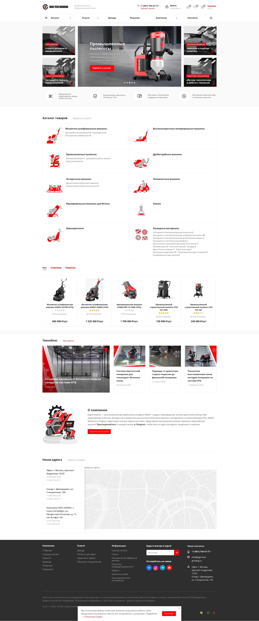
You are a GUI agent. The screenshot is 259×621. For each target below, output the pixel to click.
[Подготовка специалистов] (200, 72)
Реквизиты (47, 569)
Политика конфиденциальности (123, 565)
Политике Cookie (94, 616)
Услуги (81, 545)
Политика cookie (120, 574)
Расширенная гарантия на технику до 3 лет (114, 96)
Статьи (115, 554)
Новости (46, 558)
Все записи (68, 340)
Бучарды (191, 246)
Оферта (115, 570)
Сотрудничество (50, 554)
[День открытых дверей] (58, 72)
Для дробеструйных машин (98, 158)
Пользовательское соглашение (121, 579)
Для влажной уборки (75, 158)
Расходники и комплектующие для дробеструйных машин (178, 238)
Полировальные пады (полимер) (192, 252)
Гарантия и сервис (86, 558)
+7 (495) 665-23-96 (54, 477)
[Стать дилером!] (58, 40)
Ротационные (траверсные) (78, 135)
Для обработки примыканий (78, 132)
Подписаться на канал (99, 431)
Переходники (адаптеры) (164, 252)
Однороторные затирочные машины (82, 186)
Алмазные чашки (177, 246)
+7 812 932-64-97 (53, 524)
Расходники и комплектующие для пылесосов (173, 232)
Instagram (156, 567)
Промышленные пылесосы (107, 46)
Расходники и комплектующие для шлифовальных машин (179, 235)
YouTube (169, 567)
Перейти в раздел (76, 460)
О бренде (47, 550)
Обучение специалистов (89, 561)
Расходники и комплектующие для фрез (170, 241)
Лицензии (47, 565)
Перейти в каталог (102, 68)
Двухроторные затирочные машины (82, 183)
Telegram (162, 567)
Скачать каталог (119, 550)
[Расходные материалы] (200, 40)
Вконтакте (149, 567)
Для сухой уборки (74, 161)
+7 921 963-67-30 (53, 521)
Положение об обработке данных (124, 559)
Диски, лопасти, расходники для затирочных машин (175, 243)
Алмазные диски (160, 246)
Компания (48, 545)
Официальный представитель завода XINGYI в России (68, 96)
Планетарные (99, 132)
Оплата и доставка (86, 554)
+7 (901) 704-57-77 (149, 6)
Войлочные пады (184, 249)
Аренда (80, 550)
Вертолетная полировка (164, 249)
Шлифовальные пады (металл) (166, 255)
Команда (46, 561)
